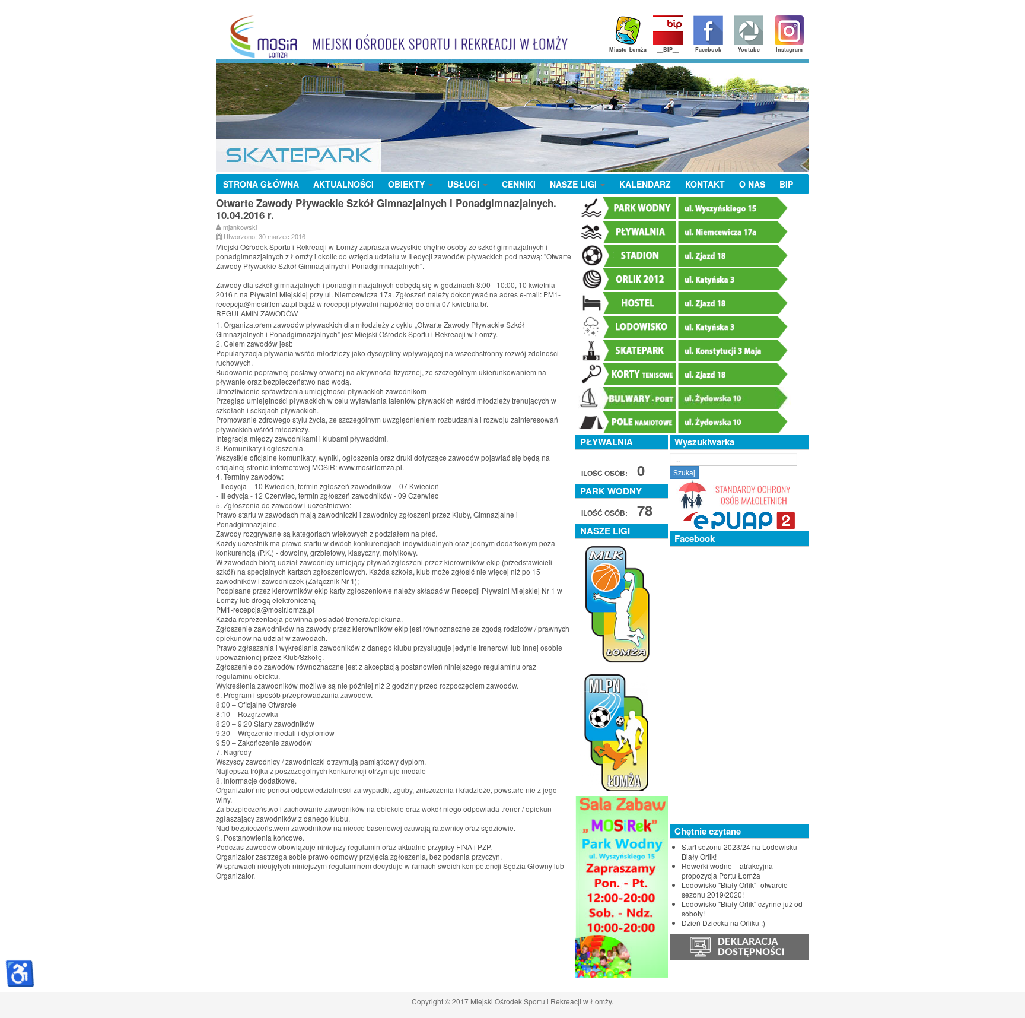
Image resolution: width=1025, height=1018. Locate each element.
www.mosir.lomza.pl (370, 467)
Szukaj (684, 472)
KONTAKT (705, 184)
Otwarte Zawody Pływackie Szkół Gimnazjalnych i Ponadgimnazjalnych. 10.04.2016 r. (386, 209)
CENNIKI (519, 184)
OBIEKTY (407, 184)
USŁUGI (464, 184)
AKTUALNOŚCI (343, 184)
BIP (786, 184)
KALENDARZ (645, 184)
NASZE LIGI (574, 184)
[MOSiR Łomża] (395, 36)
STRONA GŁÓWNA (261, 184)
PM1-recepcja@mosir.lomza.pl (265, 609)
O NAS (752, 184)
